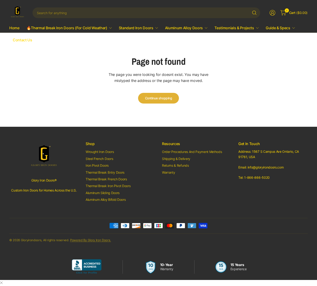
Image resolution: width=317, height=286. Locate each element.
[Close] (1, 283)
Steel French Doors (99, 159)
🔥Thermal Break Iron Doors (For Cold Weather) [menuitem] (66, 28)
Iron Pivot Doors (97, 165)
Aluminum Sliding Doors (103, 193)
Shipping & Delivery (176, 159)
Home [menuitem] (14, 28)
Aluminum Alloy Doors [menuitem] (184, 28)
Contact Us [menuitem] (22, 40)
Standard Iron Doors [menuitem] (136, 28)
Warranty (168, 172)
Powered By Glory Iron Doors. (90, 240)
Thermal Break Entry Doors (105, 172)
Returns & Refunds (175, 165)
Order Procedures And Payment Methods (192, 152)
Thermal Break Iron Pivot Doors (108, 186)
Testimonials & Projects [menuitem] (234, 28)
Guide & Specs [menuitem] (278, 28)
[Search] (254, 12)
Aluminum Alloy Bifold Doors (106, 200)
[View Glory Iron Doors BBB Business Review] (86, 267)
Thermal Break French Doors (106, 179)
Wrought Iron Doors (100, 152)
